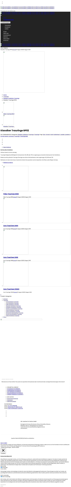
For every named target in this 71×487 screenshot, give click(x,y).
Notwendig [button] (3, 466)
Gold (51, 134)
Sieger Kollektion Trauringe (12, 315)
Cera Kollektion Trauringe (12, 301)
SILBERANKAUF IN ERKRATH (14, 390)
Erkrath (48, 134)
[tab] (36, 147)
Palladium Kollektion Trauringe (13, 307)
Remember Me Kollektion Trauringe (14, 313)
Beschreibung (7, 147)
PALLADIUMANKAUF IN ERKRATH (15, 393)
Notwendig (4, 467)
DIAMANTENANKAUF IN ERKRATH (15, 394)
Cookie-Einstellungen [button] (6, 447)
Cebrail (14, 49)
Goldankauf (56, 134)
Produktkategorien (8, 19)
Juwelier (62, 134)
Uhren (4, 317)
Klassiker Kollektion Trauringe (11, 98)
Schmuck (11, 136)
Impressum (10, 400)
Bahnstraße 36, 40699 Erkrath (15, 407)
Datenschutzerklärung (12, 398)
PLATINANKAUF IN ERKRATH (14, 391)
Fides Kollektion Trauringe (12, 304)
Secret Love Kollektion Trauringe (14, 314)
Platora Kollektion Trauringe (13, 311)
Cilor (44, 134)
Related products (8, 162)
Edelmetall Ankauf (11, 401)
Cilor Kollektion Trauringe (12, 303)
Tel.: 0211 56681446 (12, 405)
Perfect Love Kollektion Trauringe (14, 308)
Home (5, 95)
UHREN (6, 29)
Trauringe (6, 96)
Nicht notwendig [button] (5, 475)
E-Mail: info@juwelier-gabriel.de (15, 408)
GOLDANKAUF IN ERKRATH (13, 388)
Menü (4, 18)
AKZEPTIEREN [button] (15, 447)
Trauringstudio (24, 136)
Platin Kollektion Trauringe (12, 310)
